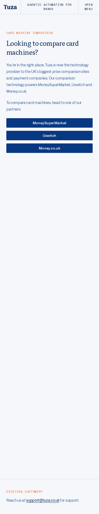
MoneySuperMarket (50, 123)
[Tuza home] (10, 7)
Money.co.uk (49, 148)
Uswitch (49, 135)
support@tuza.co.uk (42, 500)
